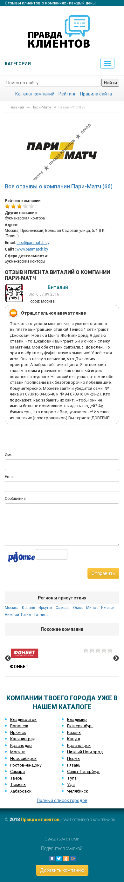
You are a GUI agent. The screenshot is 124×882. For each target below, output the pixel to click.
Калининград (22, 738)
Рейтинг (67, 93)
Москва (17, 751)
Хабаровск (20, 791)
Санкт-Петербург (83, 771)
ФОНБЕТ (62, 658)
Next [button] (116, 658)
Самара (17, 771)
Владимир (77, 719)
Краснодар (21, 745)
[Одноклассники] (66, 858)
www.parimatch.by (32, 249)
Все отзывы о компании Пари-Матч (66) (59, 186)
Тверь (16, 778)
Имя (8, 455)
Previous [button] (8, 658)
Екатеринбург (80, 725)
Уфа (71, 784)
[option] (62, 658)
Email (10, 476)
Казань (74, 732)
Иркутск (18, 732)
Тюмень (18, 784)
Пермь (73, 758)
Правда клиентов (40, 819)
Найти (110, 82)
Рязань (73, 765)
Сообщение (15, 498)
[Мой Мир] (73, 858)
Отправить (103, 573)
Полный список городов (62, 800)
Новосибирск (23, 758)
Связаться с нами (62, 838)
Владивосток (23, 719)
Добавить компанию (62, 870)
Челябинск (77, 791)
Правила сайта (96, 93)
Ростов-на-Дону (25, 765)
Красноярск (79, 745)
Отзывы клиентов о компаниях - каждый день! (50, 3)
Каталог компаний (34, 93)
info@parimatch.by (33, 242)
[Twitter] (59, 858)
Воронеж (19, 725)
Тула (72, 778)
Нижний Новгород (85, 751)
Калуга (73, 738)
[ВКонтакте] (52, 858)
